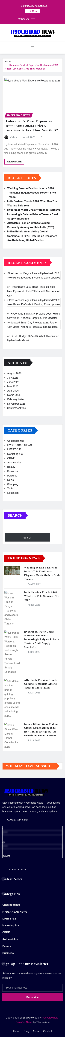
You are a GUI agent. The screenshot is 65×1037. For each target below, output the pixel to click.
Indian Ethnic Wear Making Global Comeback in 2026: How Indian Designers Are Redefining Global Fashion (32, 236)
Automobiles (14, 462)
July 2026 (12, 377)
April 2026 (13, 390)
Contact (47, 1031)
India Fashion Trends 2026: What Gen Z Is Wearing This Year (41, 596)
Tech (10, 488)
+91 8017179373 (16, 869)
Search (15, 515)
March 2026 (14, 395)
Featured (12, 475)
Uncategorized (15, 441)
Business (12, 471)
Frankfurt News (24, 1022)
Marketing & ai (15, 454)
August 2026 (14, 373)
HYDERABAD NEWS (19, 445)
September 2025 (16, 408)
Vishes (13, 137)
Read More (14, 161)
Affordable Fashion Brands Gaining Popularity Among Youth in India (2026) (40, 684)
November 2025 (16, 403)
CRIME (11, 458)
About (36, 1031)
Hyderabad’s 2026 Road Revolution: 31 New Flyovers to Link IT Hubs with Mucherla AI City (33, 291)
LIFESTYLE (14, 449)
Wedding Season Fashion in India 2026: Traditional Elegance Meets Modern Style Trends (31, 192)
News (10, 480)
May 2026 (12, 386)
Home (8, 61)
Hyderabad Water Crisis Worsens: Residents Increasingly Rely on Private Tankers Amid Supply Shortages (34, 214)
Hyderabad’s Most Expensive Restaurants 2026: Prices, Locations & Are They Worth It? (32, 66)
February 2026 (15, 399)
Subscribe (32, 997)
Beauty (11, 467)
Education (13, 493)
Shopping (12, 484)
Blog (26, 1031)
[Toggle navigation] (32, 48)
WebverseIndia (49, 1017)
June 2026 (13, 382)
